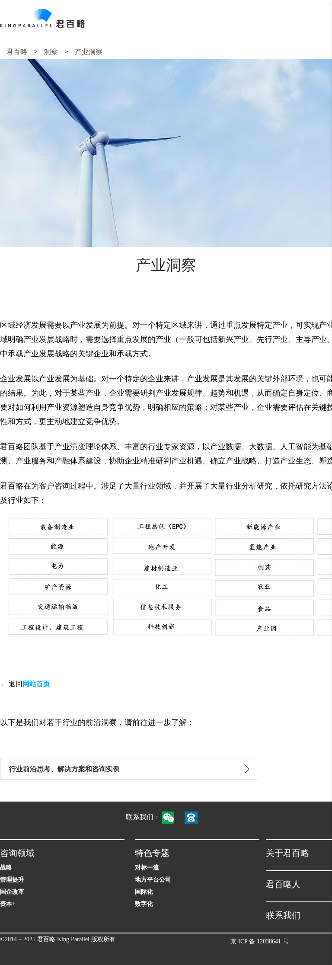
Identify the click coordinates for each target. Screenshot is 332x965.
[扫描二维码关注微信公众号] (172, 817)
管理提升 (12, 879)
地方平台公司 (153, 879)
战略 (6, 867)
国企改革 (12, 891)
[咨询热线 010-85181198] (195, 817)
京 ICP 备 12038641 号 (259, 941)
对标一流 (147, 867)
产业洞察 (88, 51)
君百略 (16, 51)
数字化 (144, 904)
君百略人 (283, 884)
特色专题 (152, 853)
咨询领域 (17, 853)
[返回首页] (42, 18)
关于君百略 (287, 853)
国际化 (144, 891)
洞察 (51, 51)
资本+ (8, 904)
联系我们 (283, 915)
